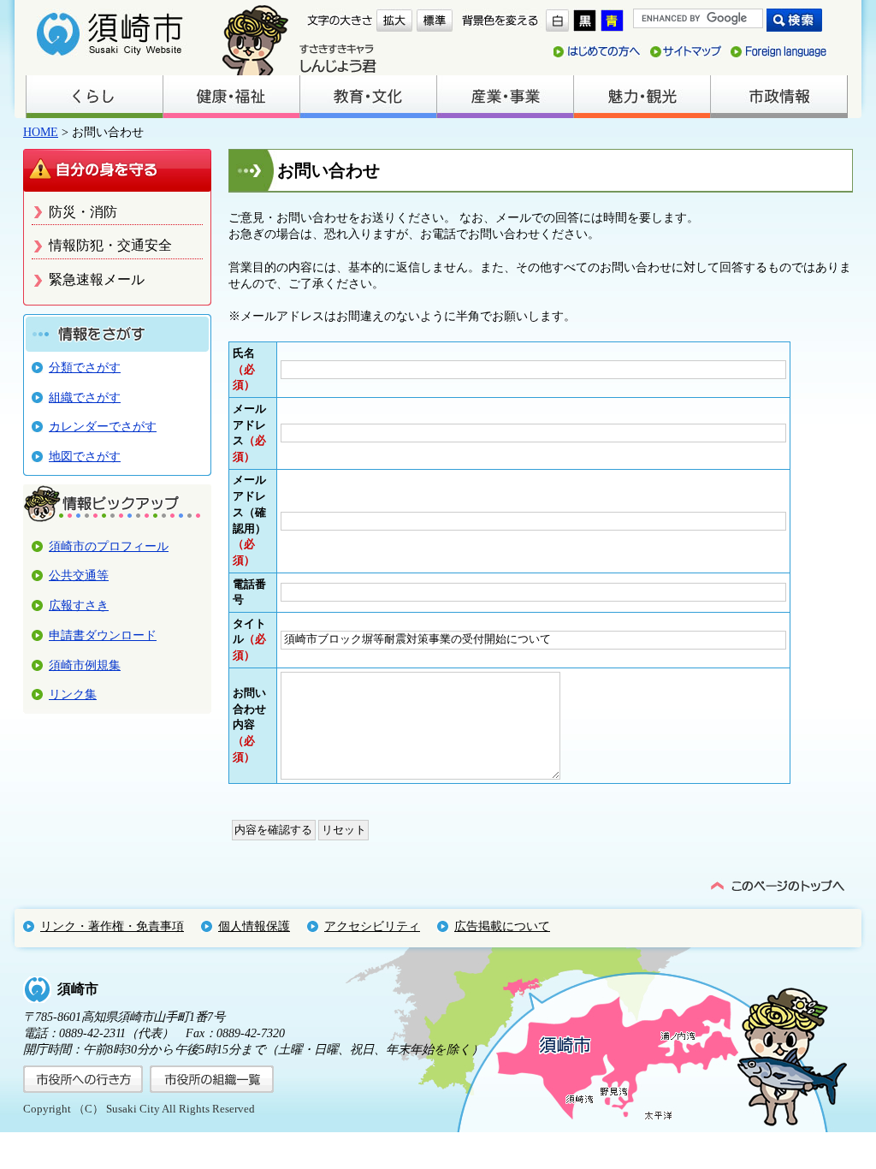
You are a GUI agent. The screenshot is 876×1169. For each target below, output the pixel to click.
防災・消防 (83, 212)
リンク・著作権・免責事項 (112, 926)
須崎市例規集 (85, 665)
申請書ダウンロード (103, 635)
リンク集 (73, 694)
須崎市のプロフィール (109, 546)
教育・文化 (367, 96)
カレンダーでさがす (103, 426)
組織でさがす (85, 397)
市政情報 (778, 96)
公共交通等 (79, 575)
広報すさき (79, 605)
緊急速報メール (97, 279)
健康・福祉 (231, 96)
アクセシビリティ (372, 926)
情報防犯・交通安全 (110, 245)
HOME (40, 132)
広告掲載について (502, 926)
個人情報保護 (254, 926)
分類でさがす (85, 367)
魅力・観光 (641, 96)
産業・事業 (504, 96)
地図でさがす (85, 456)
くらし (94, 96)
